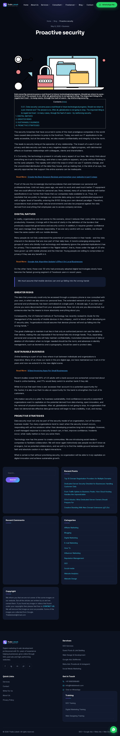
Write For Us (8, 691)
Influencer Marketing (72, 553)
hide (64, 102)
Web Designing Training (75, 716)
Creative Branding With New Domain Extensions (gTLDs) (87, 508)
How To (67, 548)
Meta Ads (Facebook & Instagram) (76, 664)
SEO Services (68, 646)
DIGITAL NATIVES (24, 116)
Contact (90, 5)
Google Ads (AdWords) (72, 660)
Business (65, 26)
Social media (69, 568)
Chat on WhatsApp (73, 690)
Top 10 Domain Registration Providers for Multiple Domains (87, 479)
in (17, 666)
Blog (80, 5)
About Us (34, 5)
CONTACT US (48, 606)
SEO (66, 563)
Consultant (57, 5)
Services (44, 5)
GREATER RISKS (23, 119)
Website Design (70, 579)
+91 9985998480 (72, 681)
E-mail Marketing (71, 543)
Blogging (67, 533)
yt (23, 666)
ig (11, 666)
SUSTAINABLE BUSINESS (27, 122)
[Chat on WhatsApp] (113, 729)
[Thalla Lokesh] (11, 4)
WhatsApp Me (108, 5)
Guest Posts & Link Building (74, 650)
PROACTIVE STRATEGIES (27, 125)
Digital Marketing (71, 538)
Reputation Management (74, 558)
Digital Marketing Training (76, 709)
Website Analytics (71, 574)
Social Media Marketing (72, 669)
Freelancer (70, 5)
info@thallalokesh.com (75, 685)
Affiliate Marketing (71, 528)
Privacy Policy (8, 700)
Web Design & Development (74, 655)
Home (26, 5)
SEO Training (71, 703)
